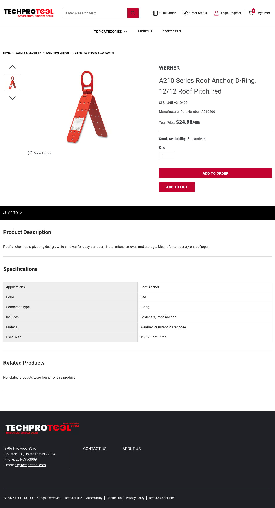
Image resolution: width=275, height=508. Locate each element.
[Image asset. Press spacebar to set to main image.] (12, 83)
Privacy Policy (135, 498)
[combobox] (101, 13)
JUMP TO (11, 213)
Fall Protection (57, 52)
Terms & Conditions (161, 498)
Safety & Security (28, 52)
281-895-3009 (26, 459)
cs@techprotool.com (30, 465)
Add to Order (215, 173)
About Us (145, 31)
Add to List (177, 187)
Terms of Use (73, 498)
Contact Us (172, 31)
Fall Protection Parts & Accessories (93, 52)
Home (7, 52)
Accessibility (94, 498)
